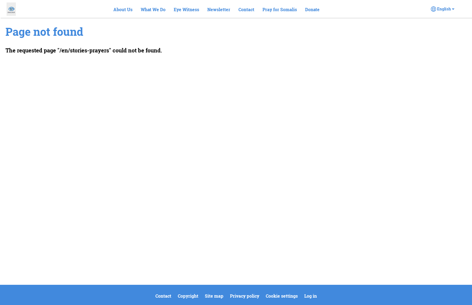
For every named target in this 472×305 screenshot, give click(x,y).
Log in (310, 296)
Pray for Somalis (279, 9)
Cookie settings (282, 296)
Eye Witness (186, 9)
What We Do (153, 9)
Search (333, 9)
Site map (214, 296)
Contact (246, 9)
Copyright (188, 296)
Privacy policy (244, 296)
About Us (122, 9)
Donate (312, 9)
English (444, 9)
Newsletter (218, 9)
